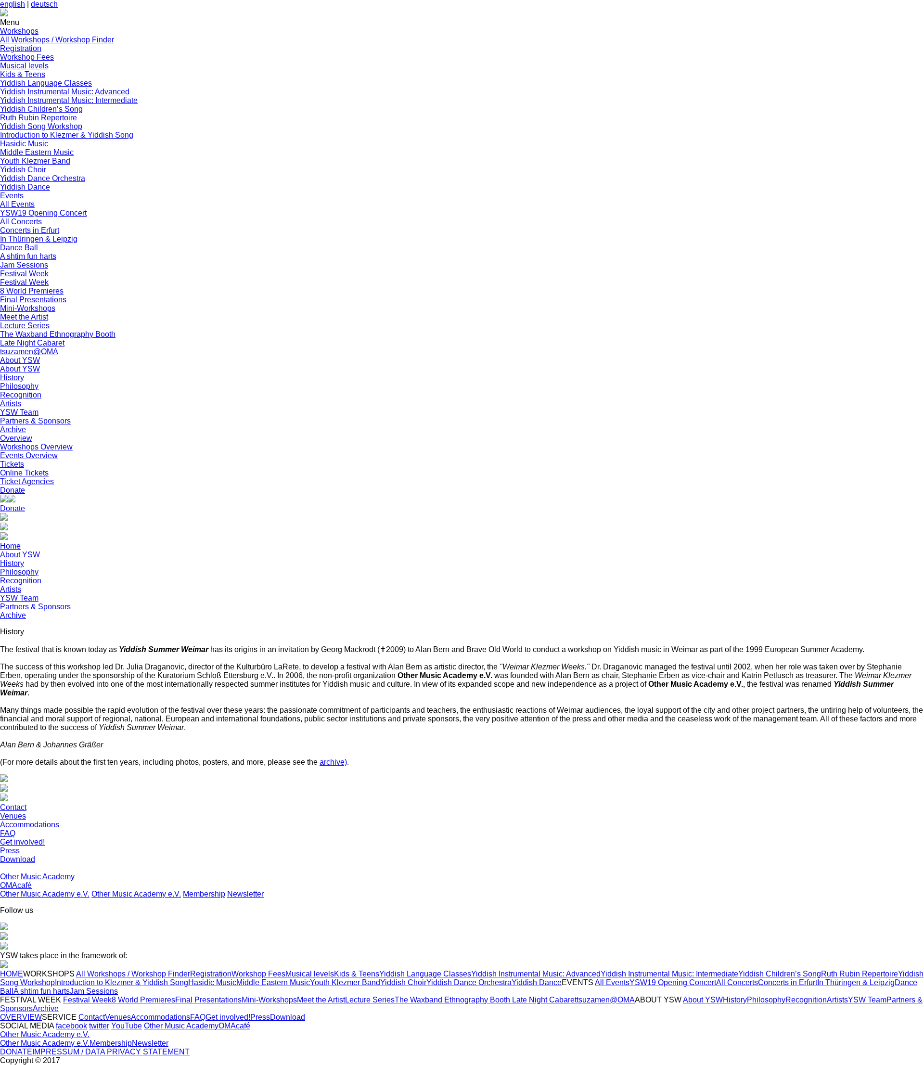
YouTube (126, 1026)
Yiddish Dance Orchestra (42, 178)
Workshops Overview (36, 447)
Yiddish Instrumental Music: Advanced (64, 92)
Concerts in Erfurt (29, 230)
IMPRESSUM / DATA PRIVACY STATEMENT (111, 1052)
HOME (11, 974)
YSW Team (19, 412)
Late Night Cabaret (32, 343)
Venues (13, 816)
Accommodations (29, 825)
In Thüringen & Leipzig (38, 239)
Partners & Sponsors (35, 421)
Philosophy (19, 386)
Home (10, 546)
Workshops (19, 31)
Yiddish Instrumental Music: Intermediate (69, 100)
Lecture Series (25, 325)
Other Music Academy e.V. (45, 894)
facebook (71, 1026)
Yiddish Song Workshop (41, 126)
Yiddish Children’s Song (41, 109)
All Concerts (21, 222)
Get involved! (22, 842)
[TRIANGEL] (4, 528)
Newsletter (245, 894)
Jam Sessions (24, 265)
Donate (12, 490)
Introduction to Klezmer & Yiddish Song (66, 135)
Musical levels (24, 66)
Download (17, 859)
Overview (16, 438)
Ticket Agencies (27, 481)
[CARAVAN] (4, 518)
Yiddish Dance (25, 187)
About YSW (20, 360)
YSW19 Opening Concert (43, 213)
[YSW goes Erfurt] (4, 537)
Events (12, 196)
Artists (10, 403)
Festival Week (24, 273)
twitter (99, 1026)
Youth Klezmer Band (35, 161)
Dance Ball (19, 248)
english (12, 4)
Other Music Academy (37, 877)
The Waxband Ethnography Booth (58, 334)
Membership (204, 894)
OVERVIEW (21, 1017)
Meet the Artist (24, 317)
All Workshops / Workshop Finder (57, 40)
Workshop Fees (27, 57)
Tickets (12, 464)
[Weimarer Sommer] (4, 965)
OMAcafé (16, 885)
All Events (17, 204)
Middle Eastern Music (37, 152)
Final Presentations (33, 299)
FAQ (7, 833)
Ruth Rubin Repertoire (38, 118)
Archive (13, 429)
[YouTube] (4, 947)
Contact (13, 807)
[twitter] (4, 937)
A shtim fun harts (28, 256)
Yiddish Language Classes (46, 83)
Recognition (20, 395)
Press (10, 851)
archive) (333, 762)
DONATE (16, 1052)
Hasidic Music (24, 144)
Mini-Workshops (27, 308)
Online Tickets (24, 473)
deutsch (44, 4)
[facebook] (4, 928)
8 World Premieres (32, 291)
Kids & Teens (22, 74)
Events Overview (29, 455)
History (12, 377)
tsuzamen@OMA (29, 351)
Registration (20, 48)
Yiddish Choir (23, 170)
